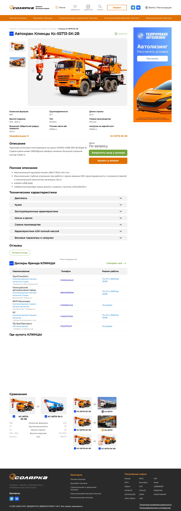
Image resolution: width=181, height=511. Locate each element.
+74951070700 (66, 316)
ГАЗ (155, 478)
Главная (12, 29)
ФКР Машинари (21, 301)
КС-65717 (108, 411)
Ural (141, 498)
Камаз (127, 478)
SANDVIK (158, 490)
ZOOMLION (130, 494)
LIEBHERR (158, 486)
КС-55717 (108, 430)
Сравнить (122, 33)
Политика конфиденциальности (156, 504)
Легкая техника (18, 18)
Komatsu (143, 482)
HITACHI (128, 490)
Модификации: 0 (19, 136)
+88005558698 (67, 292)
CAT (141, 486)
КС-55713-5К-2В (118, 136)
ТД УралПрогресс (22, 323)
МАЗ (141, 478)
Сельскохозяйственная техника (121, 18)
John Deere (130, 498)
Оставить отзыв (20, 253)
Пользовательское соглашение (155, 508)
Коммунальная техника (159, 18)
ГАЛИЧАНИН (160, 494)
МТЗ (127, 482)
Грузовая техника (42, 18)
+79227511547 (66, 326)
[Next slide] (123, 71)
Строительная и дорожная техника (78, 18)
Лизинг (117, 7)
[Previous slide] (33, 71)
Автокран (53, 29)
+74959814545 (66, 305)
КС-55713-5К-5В (108, 448)
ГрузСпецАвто (20, 276)
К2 (14, 312)
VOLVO (142, 490)
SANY (141, 494)
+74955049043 (66, 280)
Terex (156, 482)
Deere (127, 486)
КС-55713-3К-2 (55, 416)
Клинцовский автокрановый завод (24, 288)
